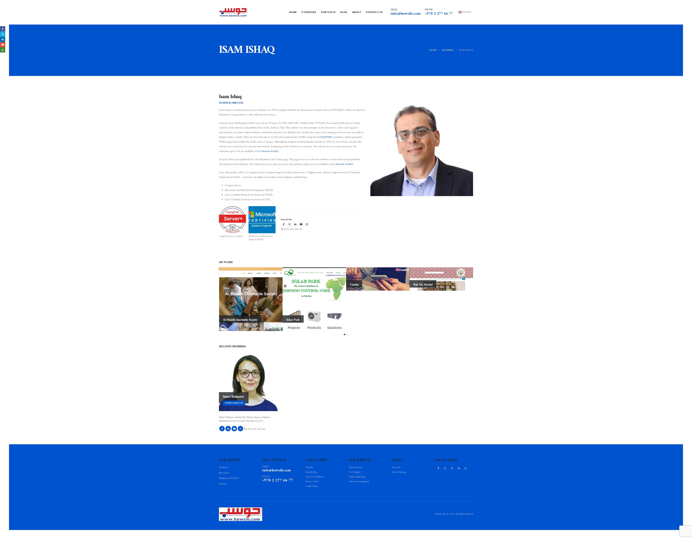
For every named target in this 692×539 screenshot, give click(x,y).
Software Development (359, 482)
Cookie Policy (311, 486)
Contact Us (374, 12)
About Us (396, 468)
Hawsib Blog (311, 472)
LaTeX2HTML (324, 137)
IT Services (308, 12)
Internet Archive (269, 151)
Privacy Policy (312, 482)
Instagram (306, 224)
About (356, 12)
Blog (343, 12)
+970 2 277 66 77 (440, 13)
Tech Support (355, 472)
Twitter (289, 224)
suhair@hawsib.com (234, 428)
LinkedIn (295, 224)
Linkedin (459, 468)
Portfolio (328, 12)
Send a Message (399, 472)
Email (2, 44)
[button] (344, 334)
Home (292, 12)
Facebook (283, 224)
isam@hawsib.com (300, 224)
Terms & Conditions (314, 477)
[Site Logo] (233, 12)
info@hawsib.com (405, 13)
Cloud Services (355, 468)
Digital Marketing (357, 477)
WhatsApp (240, 428)
